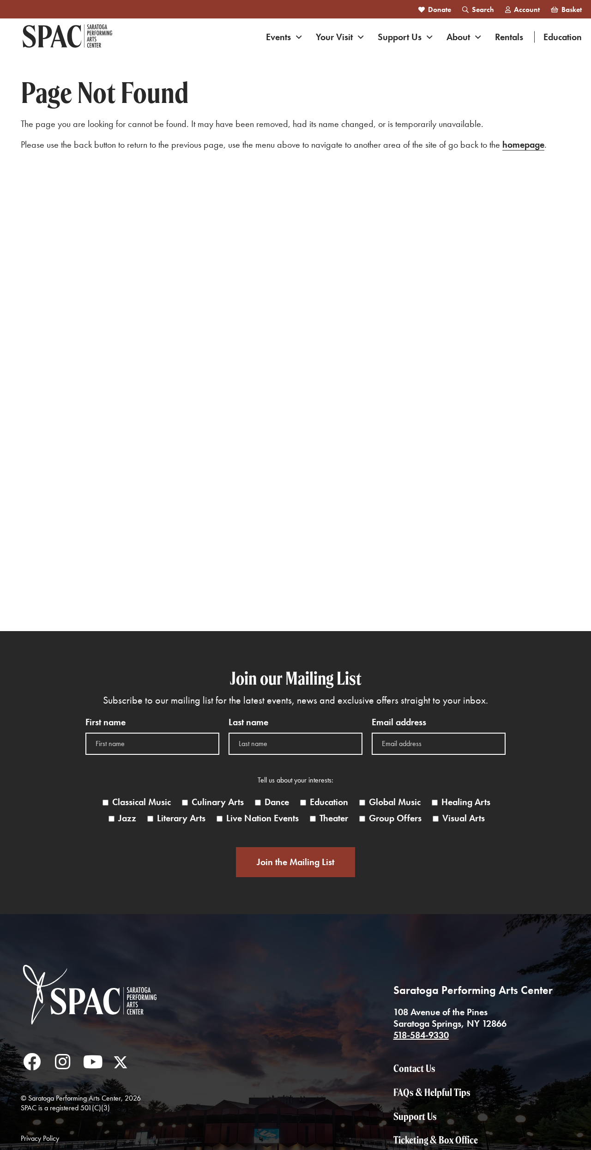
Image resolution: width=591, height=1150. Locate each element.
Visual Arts (463, 818)
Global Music (395, 802)
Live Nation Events (262, 818)
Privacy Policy (40, 1138)
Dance (277, 802)
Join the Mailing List (295, 862)
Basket (571, 9)
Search (483, 9)
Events (278, 37)
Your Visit (334, 37)
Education (562, 37)
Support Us (400, 37)
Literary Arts (181, 818)
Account (527, 9)
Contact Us (414, 1068)
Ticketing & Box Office (435, 1140)
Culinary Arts (218, 802)
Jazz (127, 818)
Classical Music (141, 802)
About (458, 37)
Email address (399, 722)
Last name (248, 722)
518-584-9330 (421, 1035)
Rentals (509, 37)
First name (105, 722)
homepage (523, 144)
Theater (334, 818)
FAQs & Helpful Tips (431, 1092)
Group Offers (395, 818)
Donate (439, 9)
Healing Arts (465, 802)
